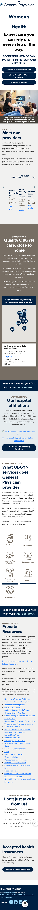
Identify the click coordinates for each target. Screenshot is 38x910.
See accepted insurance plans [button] (17, 869)
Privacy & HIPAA (12, 895)
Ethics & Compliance (6, 897)
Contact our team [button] (19, 82)
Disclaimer (3, 895)
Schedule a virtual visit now (19, 69)
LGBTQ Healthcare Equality (26, 895)
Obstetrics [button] (10, 545)
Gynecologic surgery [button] (10, 580)
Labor (6, 751)
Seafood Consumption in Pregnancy (18, 710)
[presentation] (3, 187)
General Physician (9, 892)
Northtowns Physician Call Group (17, 699)
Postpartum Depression (13, 726)
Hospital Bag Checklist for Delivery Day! (19, 721)
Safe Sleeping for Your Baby (15, 740)
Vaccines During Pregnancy (15, 748)
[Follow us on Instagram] (11, 903)
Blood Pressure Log (11, 770)
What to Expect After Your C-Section (18, 724)
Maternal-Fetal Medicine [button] (10, 562)
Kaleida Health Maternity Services (19, 447)
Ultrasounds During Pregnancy (16, 759)
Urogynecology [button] (28, 562)
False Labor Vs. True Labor (14, 754)
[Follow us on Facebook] (16, 903)
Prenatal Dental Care (12, 737)
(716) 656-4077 (24, 387)
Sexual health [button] (10, 597)
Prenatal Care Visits (11, 735)
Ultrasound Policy (11, 757)
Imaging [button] (28, 580)
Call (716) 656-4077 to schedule (19, 76)
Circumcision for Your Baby (15, 713)
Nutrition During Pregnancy (15, 762)
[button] (19, 354)
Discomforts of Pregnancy (14, 704)
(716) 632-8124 (10, 356)
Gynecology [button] (28, 545)
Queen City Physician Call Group (17, 701)
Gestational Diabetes (12, 707)
